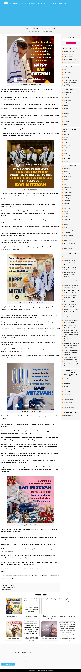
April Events (67, 386)
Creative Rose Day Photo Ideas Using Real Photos (71, 358)
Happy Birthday (68, 155)
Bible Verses (67, 145)
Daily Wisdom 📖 (68, 56)
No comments (6, 589)
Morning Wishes (68, 415)
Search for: (71, 37)
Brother (66, 137)
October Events (68, 402)
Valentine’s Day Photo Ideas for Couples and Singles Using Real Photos (71, 345)
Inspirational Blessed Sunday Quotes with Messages (71, 257)
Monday (66, 105)
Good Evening (67, 100)
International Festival (69, 243)
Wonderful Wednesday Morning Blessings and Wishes (70, 316)
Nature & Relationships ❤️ (71, 62)
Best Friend (67, 134)
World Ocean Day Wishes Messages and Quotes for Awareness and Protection (71, 332)
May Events (67, 389)
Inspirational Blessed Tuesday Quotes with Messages (72, 286)
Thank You (66, 161)
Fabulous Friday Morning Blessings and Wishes (70, 305)
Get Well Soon (68, 187)
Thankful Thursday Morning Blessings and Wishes (71, 310)
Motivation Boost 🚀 (69, 51)
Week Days (67, 214)
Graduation (67, 200)
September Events (69, 399)
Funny (65, 153)
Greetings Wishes (39, 670)
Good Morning (67, 92)
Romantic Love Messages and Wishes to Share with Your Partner (71, 352)
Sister (65, 139)
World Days (67, 232)
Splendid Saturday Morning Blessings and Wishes (71, 300)
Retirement (67, 219)
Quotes (66, 216)
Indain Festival (67, 240)
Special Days (47, 3)
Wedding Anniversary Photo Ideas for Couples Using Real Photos (71, 364)
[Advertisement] (40, 16)
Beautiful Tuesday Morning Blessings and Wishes (71, 321)
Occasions (53, 3)
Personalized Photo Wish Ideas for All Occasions (70, 81)
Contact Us (45, 670)
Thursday (66, 113)
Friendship (66, 182)
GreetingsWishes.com (18, 3)
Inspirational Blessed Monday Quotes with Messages (71, 291)
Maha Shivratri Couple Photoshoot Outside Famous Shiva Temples (71, 339)
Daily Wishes (32, 3)
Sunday (66, 124)
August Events (68, 397)
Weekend (66, 121)
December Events (69, 407)
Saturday (66, 119)
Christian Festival (68, 238)
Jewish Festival (10, 587)
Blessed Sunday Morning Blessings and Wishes (70, 296)
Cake (65, 150)
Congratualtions (68, 174)
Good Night (67, 198)
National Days (67, 227)
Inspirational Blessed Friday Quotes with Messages (71, 268)
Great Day (66, 97)
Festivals (40, 3)
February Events (68, 381)
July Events (67, 394)
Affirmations (62, 3)
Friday (65, 116)
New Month (67, 208)
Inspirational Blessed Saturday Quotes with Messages (69, 262)
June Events (67, 391)
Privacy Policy (50, 670)
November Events (69, 405)
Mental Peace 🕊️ (68, 54)
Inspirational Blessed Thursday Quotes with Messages (69, 274)
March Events (67, 383)
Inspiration (66, 206)
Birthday (66, 171)
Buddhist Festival (68, 235)
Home (31, 31)
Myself (65, 131)
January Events (68, 378)
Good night (67, 103)
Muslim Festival (68, 248)
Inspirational (67, 158)
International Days (68, 230)
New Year (66, 211)
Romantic (66, 142)
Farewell (66, 179)
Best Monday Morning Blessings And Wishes (70, 326)
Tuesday (66, 108)
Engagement (67, 176)
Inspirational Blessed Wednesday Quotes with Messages (70, 281)
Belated (66, 147)
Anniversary (67, 168)
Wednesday (67, 111)
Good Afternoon (68, 95)
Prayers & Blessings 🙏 (70, 59)
